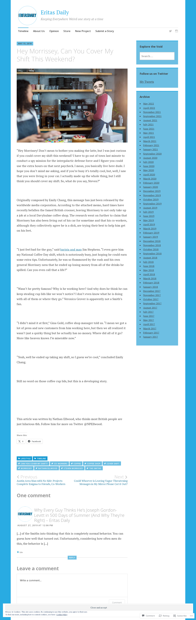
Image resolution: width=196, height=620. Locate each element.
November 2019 (152, 195)
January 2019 (150, 237)
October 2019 (150, 199)
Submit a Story (104, 31)
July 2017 (148, 312)
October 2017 (150, 299)
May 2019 (148, 220)
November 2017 (152, 295)
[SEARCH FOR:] (157, 56)
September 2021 (152, 116)
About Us (39, 31)
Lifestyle (26, 458)
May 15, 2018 (25, 43)
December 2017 (151, 291)
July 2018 (148, 262)
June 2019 (148, 216)
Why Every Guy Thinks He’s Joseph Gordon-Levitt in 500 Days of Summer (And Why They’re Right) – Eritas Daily (79, 515)
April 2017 (149, 324)
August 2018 (150, 257)
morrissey (26, 468)
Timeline (23, 31)
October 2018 (150, 249)
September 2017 (152, 303)
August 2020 (150, 158)
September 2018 (152, 253)
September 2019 (152, 203)
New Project (83, 31)
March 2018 (149, 278)
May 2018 (148, 270)
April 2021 (149, 137)
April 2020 (149, 174)
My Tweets (147, 82)
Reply (72, 557)
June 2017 (148, 316)
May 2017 (148, 320)
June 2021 (148, 128)
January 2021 (150, 149)
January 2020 (150, 187)
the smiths (95, 468)
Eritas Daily (55, 12)
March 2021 (149, 141)
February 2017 (151, 332)
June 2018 (148, 266)
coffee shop (93, 463)
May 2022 (148, 103)
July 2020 (148, 162)
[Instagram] (176, 31)
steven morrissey (73, 468)
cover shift (113, 463)
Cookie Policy (61, 614)
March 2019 (149, 228)
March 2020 (149, 178)
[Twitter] (170, 31)
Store (66, 31)
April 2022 (149, 108)
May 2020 (148, 170)
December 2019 (151, 191)
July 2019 (148, 212)
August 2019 (150, 207)
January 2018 (150, 287)
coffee (77, 463)
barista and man (71, 249)
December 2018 (151, 241)
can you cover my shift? (34, 463)
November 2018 (152, 245)
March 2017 (149, 328)
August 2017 (150, 307)
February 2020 (151, 182)
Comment (117, 602)
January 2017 (150, 336)
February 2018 (151, 282)
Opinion (54, 31)
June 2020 (148, 166)
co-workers (60, 463)
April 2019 (149, 224)
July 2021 (148, 124)
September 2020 (152, 153)
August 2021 (150, 120)
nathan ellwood (47, 468)
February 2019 (151, 232)
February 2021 (151, 145)
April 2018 (149, 274)
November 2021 (152, 112)
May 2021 (148, 133)
